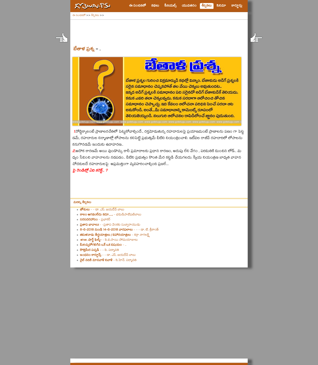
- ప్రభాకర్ (95, 220)
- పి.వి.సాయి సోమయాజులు (109, 240)
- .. (103, 245)
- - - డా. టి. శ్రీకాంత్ (119, 230)
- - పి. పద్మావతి (99, 250)
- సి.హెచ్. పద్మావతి (108, 260)
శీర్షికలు (95, 15)
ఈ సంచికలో (78, 15)
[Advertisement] (159, 30)
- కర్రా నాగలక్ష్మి (114, 235)
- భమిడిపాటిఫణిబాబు (110, 215)
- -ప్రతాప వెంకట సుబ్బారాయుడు (110, 225)
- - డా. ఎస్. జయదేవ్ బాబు (102, 210)
